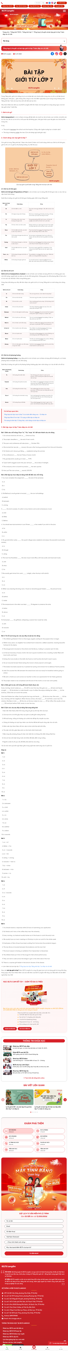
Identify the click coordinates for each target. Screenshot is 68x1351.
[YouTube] (47, 3)
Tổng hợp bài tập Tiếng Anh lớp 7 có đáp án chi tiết (36, 966)
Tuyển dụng (61, 3)
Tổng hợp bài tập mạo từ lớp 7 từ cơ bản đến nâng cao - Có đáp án (25, 414)
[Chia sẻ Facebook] (52, 54)
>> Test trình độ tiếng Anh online (34, 1078)
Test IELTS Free (34, 6)
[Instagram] (52, 3)
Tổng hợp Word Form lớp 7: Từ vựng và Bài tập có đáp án (21, 417)
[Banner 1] (33, 1208)
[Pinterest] (60, 54)
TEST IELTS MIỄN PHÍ (24, 1028)
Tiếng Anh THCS (16, 32)
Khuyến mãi (59, 6)
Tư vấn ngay (34, 1253)
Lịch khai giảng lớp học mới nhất (13, 1339)
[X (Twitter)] (65, 54)
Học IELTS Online (21, 6)
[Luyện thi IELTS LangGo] (34, 1267)
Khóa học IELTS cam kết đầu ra (13, 1328)
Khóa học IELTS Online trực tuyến (13, 1334)
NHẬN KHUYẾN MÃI (10, 1028)
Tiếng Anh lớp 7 (27, 32)
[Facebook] (50, 3)
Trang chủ (6, 32)
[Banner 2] (35, 1208)
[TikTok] (55, 3)
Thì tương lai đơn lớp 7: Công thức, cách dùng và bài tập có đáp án (25, 420)
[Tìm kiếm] (43, 3)
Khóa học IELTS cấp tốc (10, 1337)
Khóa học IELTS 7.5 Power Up (12, 1331)
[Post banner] (34, 21)
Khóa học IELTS (7, 6)
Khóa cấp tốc (47, 6)
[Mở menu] (64, 10)
